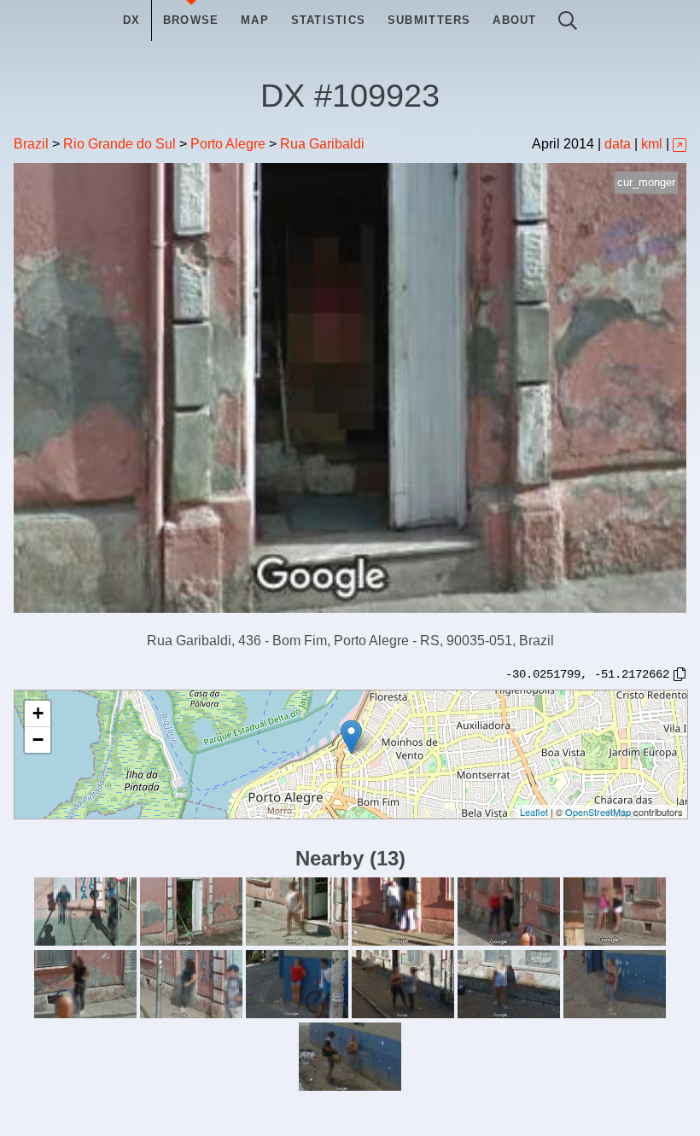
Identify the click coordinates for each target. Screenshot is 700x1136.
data (617, 144)
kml (651, 144)
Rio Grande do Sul (119, 144)
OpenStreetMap (598, 812)
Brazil (31, 144)
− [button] (38, 739)
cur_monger (646, 182)
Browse (191, 20)
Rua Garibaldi (322, 144)
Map (255, 20)
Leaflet (534, 812)
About (514, 20)
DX (132, 20)
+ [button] (38, 713)
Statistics (328, 20)
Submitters (429, 20)
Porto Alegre (227, 144)
